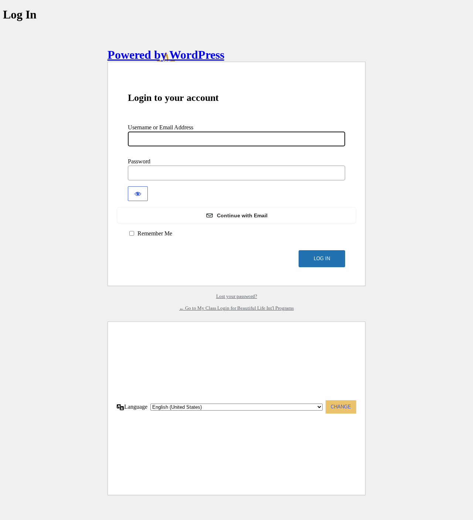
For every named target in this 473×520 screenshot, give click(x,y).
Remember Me (154, 233)
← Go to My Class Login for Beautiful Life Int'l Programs (236, 308)
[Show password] (138, 193)
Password (139, 161)
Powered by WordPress (166, 54)
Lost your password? (236, 296)
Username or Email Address (160, 127)
